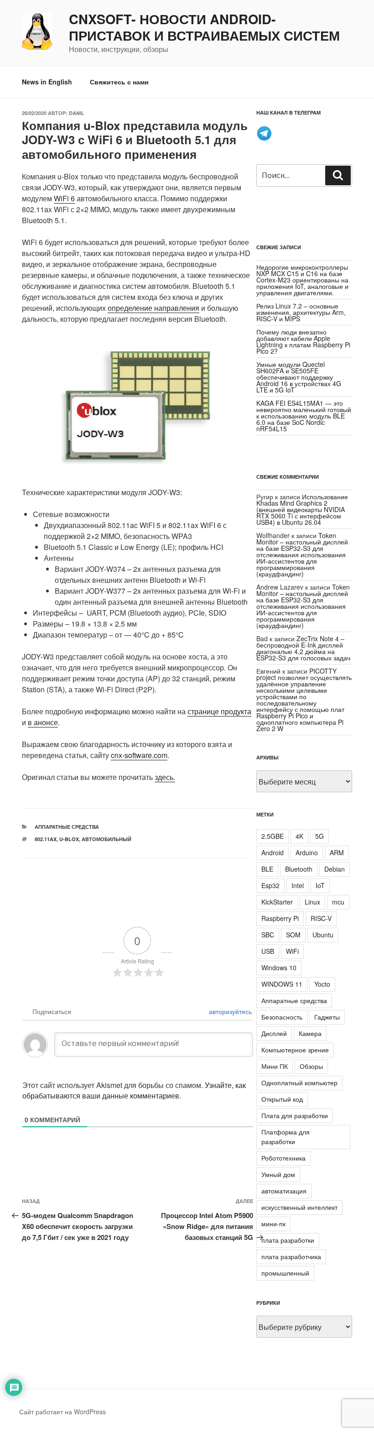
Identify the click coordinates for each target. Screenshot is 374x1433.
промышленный (285, 1272)
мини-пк (273, 1223)
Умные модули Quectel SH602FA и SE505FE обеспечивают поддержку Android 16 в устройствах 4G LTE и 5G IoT (298, 377)
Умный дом (278, 1174)
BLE (267, 868)
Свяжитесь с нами (119, 81)
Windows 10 (278, 967)
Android (272, 852)
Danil (76, 113)
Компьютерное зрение (295, 1049)
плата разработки (287, 1240)
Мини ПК (274, 1066)
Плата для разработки (294, 1115)
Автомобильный (106, 839)
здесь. (165, 777)
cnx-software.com (139, 755)
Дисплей (274, 1033)
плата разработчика (291, 1256)
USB (267, 951)
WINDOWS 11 (281, 983)
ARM (337, 852)
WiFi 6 (64, 198)
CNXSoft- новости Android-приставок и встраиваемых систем (204, 27)
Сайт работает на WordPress (62, 1411)
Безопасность (281, 1016)
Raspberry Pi (280, 918)
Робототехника (283, 1157)
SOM (293, 934)
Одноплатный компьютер (299, 1082)
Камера (310, 1033)
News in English (47, 81)
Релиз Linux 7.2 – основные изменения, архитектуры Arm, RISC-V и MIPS (301, 312)
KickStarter (277, 901)
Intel (297, 885)
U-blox (69, 839)
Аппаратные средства (67, 826)
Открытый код (282, 1099)
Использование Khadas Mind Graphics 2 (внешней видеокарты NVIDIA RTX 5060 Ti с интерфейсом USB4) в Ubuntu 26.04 (302, 509)
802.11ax (46, 839)
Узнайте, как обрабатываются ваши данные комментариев (134, 1090)
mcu (338, 901)
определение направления (153, 308)
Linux (312, 901)
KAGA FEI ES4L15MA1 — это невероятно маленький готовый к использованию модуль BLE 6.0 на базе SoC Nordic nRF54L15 (303, 415)
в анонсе (43, 722)
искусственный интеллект (299, 1207)
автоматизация (283, 1190)
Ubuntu (322, 934)
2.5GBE (272, 836)
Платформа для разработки (285, 1136)
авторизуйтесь (229, 1011)
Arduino (307, 852)
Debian (334, 868)
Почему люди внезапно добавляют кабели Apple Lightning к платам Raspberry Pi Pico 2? (303, 341)
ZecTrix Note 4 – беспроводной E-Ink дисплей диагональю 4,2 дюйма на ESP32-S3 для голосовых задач (303, 648)
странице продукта (219, 711)
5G (319, 836)
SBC (267, 934)
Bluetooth (298, 868)
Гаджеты (327, 1016)
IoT (320, 885)
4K (299, 836)
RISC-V (321, 918)
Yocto (322, 983)
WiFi (292, 951)
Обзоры (311, 1066)
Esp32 (270, 885)
